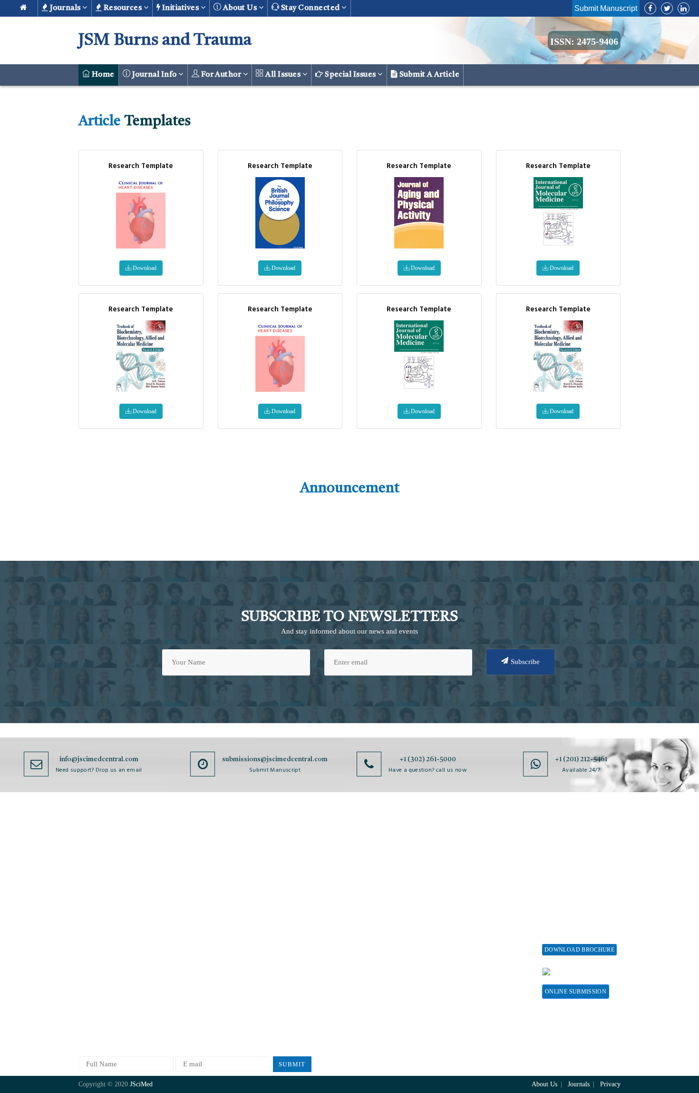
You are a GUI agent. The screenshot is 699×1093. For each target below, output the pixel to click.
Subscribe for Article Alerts (120, 881)
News (86, 952)
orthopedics (185, 1007)
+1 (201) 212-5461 (581, 759)
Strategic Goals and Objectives (107, 901)
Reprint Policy (471, 930)
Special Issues (350, 75)
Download (143, 268)
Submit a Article (428, 75)
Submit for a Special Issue (573, 901)
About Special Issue (572, 850)
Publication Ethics (284, 952)
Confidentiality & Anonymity (283, 973)
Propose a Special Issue (577, 865)
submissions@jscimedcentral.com (275, 759)
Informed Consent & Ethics (298, 937)
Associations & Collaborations (472, 981)
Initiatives (181, 8)
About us (240, 8)
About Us (92, 865)
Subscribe (525, 662)
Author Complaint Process (381, 897)
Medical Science (192, 960)
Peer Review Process (373, 865)
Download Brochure (579, 949)
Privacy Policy (279, 865)
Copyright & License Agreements (288, 886)
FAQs (86, 968)
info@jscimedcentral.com (98, 759)
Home (102, 75)
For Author (221, 75)
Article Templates (369, 977)
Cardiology (184, 881)
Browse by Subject (196, 865)
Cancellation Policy (371, 912)
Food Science (188, 928)
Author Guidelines (370, 960)
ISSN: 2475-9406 (584, 41)
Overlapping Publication (379, 928)
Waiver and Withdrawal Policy (484, 878)
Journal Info (154, 75)
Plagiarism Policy (369, 881)
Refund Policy (470, 898)
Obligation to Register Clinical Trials (290, 997)
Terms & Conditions (287, 905)
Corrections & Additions (379, 944)
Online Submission (575, 991)
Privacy (610, 1084)
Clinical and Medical (199, 912)
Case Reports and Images (205, 897)
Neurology (183, 975)
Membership (467, 914)
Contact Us (94, 937)
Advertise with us (475, 945)
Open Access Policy (286, 850)
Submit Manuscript (605, 8)
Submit (292, 1064)
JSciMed (141, 1084)
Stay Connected (311, 8)
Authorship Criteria (371, 850)
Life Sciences (188, 944)
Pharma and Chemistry (202, 1022)
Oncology (182, 991)
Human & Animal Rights (294, 921)
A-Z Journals (187, 850)
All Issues (283, 75)
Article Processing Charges (477, 854)
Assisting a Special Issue (579, 881)
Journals (65, 8)
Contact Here (591, 971)
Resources (122, 8)
